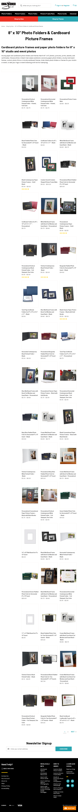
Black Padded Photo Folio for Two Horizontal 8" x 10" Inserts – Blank (49, 635)
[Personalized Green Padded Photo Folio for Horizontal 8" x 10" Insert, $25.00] (30, 576)
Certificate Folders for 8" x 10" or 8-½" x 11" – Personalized (29, 224)
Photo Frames (20, 14)
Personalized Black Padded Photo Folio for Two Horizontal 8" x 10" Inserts (49, 677)
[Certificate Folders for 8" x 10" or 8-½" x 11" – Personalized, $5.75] (30, 206)
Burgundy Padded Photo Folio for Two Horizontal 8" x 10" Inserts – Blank (49, 718)
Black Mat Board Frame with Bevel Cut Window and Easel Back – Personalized (49, 594)
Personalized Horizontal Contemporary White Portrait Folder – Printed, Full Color (48, 102)
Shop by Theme (58, 19)
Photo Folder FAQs (57, 796)
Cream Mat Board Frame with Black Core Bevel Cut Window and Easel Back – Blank (67, 636)
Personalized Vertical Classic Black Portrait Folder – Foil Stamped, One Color (30, 719)
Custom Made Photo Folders (57, 769)
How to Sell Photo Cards (44, 777)
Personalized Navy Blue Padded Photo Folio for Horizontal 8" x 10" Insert (48, 474)
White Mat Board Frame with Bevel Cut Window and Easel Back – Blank (68, 143)
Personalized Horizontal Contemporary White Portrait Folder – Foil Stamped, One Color (67, 595)
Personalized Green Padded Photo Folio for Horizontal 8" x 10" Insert (30, 594)
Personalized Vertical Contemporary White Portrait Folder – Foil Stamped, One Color (47, 514)
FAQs (3, 783)
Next (73, 732)
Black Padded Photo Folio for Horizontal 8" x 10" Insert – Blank (30, 143)
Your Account (5, 778)
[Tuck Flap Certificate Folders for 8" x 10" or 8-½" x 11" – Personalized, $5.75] (68, 336)
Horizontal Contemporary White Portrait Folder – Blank (67, 555)
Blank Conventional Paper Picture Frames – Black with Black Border (68, 435)
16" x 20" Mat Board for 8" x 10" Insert (30, 554)
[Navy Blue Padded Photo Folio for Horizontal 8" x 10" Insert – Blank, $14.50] (30, 416)
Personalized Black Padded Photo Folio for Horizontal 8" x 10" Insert (68, 182)
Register (67, 5)
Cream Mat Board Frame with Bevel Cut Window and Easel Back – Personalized (68, 474)
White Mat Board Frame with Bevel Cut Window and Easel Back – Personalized (49, 224)
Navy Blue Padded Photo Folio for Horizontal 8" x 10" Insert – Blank (30, 435)
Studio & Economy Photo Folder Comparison (58, 779)
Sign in (59, 5)
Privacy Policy (5, 786)
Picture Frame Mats (47, 14)
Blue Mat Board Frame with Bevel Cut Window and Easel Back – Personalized (30, 393)
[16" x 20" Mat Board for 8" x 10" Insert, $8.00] (30, 537)
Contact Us (4, 776)
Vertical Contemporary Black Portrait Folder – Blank (47, 268)
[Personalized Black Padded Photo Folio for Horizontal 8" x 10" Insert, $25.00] (68, 164)
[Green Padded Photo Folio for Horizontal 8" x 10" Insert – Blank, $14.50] (68, 495)
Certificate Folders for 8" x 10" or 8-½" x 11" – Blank (48, 142)
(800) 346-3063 (8, 768)
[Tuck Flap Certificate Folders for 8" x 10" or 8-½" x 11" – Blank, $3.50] (30, 294)
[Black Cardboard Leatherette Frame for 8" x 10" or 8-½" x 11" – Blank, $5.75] (68, 700)
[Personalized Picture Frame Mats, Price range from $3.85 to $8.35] (68, 83)
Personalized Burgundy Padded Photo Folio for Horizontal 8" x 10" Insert (48, 354)
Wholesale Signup (43, 769)
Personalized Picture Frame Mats (68, 100)
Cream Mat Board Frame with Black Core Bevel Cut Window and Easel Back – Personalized (67, 678)
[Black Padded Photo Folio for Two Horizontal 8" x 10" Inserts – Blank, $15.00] (49, 617)
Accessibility (5, 788)
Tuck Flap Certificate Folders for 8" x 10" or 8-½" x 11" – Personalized (68, 354)
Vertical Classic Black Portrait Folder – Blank (28, 676)
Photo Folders (7, 14)
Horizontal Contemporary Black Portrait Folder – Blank (29, 354)
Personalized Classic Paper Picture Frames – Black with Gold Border (49, 393)
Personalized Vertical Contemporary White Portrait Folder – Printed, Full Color (29, 102)
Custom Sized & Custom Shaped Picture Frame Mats (49, 181)
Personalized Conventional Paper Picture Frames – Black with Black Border (30, 513)
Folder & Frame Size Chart (58, 792)
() (75, 5)
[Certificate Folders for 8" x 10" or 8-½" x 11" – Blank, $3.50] (49, 125)
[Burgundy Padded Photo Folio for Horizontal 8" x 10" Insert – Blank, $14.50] (68, 250)
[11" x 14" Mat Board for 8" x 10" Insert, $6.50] (30, 617)
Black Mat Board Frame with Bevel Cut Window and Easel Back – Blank (49, 555)
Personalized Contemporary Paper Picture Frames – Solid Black (66, 225)
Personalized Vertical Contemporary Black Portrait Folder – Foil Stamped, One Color (28, 269)
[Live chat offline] (69, 808)
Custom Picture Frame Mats (58, 773)
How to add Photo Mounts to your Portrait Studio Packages (45, 789)
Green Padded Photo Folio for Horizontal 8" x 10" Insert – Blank (68, 513)
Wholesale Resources (43, 773)
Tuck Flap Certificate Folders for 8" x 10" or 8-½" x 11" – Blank (30, 312)
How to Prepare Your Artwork (58, 788)
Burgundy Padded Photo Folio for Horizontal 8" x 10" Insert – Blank (68, 268)
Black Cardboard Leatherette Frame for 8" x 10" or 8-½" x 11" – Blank (67, 718)
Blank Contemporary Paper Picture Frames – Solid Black (30, 182)
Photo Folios (32, 14)
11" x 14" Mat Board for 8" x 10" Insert (30, 634)
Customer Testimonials (70, 772)
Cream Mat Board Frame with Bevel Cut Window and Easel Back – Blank (49, 435)
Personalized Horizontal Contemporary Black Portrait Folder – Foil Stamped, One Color (67, 394)
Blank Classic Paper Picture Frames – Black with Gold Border (68, 312)
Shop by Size (19, 19)
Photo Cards (62, 14)
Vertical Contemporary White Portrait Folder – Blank (28, 474)
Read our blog (70, 769)
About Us (4, 781)
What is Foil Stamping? (57, 784)
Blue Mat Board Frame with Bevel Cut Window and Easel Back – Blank (49, 312)
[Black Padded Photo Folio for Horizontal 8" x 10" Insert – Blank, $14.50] (30, 125)
